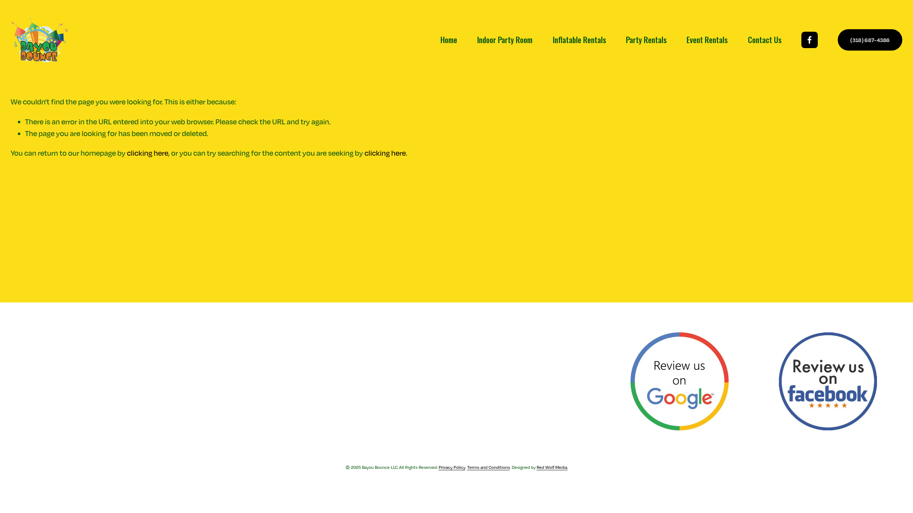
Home (448, 39)
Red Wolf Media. (552, 467)
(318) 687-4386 (869, 40)
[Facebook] (809, 40)
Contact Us (764, 39)
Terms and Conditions (488, 467)
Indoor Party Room (504, 39)
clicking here (147, 153)
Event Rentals (707, 39)
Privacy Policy (452, 467)
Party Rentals (646, 39)
